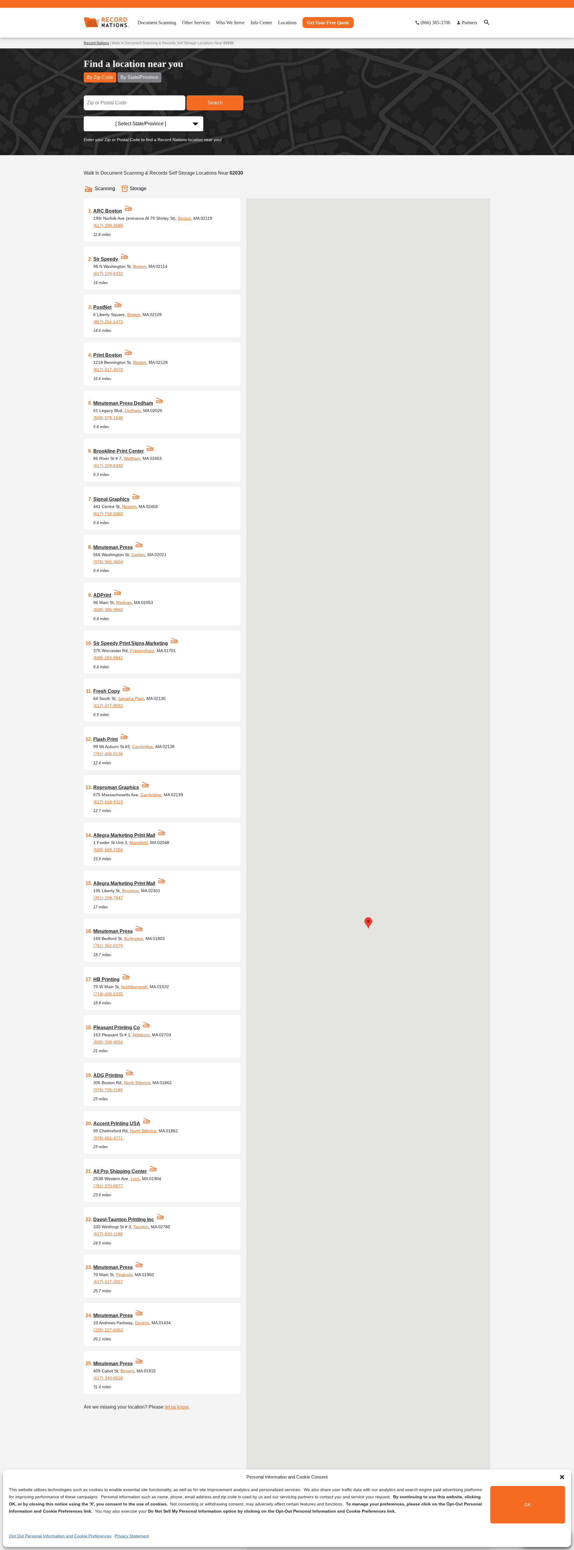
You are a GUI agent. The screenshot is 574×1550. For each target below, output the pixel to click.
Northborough (134, 986)
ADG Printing (108, 1075)
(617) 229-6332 (108, 273)
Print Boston (107, 355)
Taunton (141, 1226)
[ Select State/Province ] (140, 123)
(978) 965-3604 (108, 561)
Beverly (127, 1371)
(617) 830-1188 (108, 1234)
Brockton (130, 890)
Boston (184, 218)
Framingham (142, 650)
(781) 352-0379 (108, 945)
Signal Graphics (111, 499)
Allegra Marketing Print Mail (124, 835)
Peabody (124, 1274)
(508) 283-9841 (108, 657)
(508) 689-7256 (108, 849)
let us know (176, 1406)
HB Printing (106, 979)
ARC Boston (107, 210)
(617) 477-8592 (108, 705)
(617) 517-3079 (108, 369)
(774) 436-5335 (108, 993)
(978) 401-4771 (108, 1138)
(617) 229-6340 (108, 465)
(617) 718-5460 (108, 513)
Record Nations (96, 43)
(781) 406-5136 (108, 753)
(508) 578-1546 (108, 417)
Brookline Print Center (118, 451)
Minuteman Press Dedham (123, 403)
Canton (138, 554)
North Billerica (137, 1082)
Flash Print (105, 739)
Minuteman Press (113, 547)
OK (527, 1504)
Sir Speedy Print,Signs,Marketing (130, 643)
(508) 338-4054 (108, 1042)
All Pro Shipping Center (120, 1171)
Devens (142, 1322)
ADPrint (102, 595)
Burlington (133, 938)
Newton (129, 506)
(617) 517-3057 (108, 1281)
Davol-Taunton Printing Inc (123, 1219)
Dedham (133, 410)
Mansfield (138, 842)
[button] (562, 1477)
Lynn (135, 1178)
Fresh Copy (106, 691)
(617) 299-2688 (108, 225)
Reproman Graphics (116, 787)
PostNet (102, 307)
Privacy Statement (132, 1536)
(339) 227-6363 (108, 1330)
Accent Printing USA (116, 1123)
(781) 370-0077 (108, 1185)
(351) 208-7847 (108, 897)
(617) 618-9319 (108, 802)
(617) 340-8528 (108, 1378)
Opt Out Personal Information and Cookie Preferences (60, 1536)
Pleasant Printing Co (116, 1027)
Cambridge (142, 746)
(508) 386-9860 (108, 609)
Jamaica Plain (131, 698)
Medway (124, 602)
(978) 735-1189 (108, 1089)
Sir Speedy (105, 259)
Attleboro (140, 1034)
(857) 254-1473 (108, 321)
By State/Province (139, 77)
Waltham (132, 458)
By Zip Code (100, 77)
